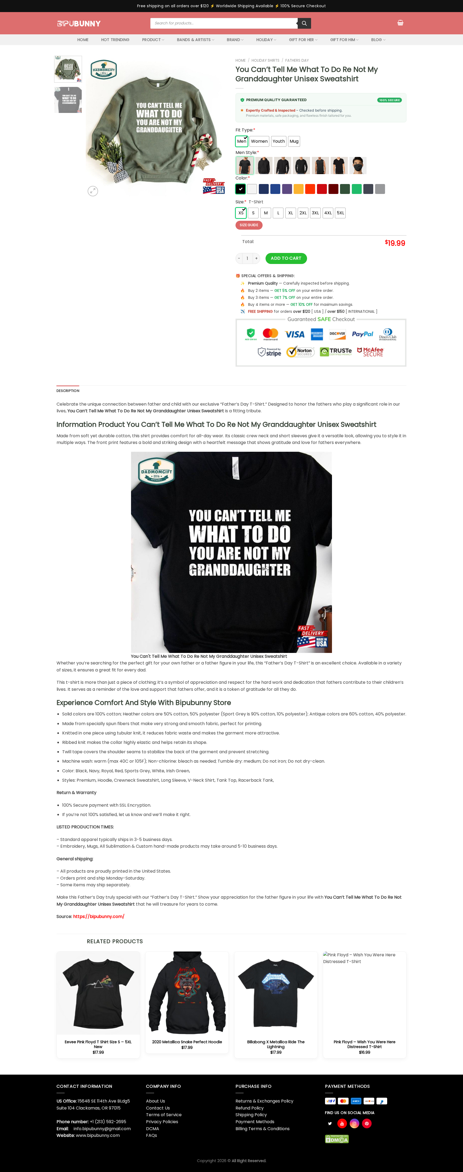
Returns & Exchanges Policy (264, 1101)
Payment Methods (255, 1122)
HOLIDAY (264, 39)
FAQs (151, 1135)
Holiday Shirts (265, 60)
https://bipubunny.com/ (99, 916)
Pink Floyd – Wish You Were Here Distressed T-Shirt (364, 1044)
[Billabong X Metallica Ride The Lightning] (276, 993)
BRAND (233, 39)
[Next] (218, 126)
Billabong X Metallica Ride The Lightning (276, 1044)
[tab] (68, 390)
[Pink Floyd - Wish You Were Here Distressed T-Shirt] (364, 993)
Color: (243, 178)
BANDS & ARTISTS (194, 39)
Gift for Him (342, 39)
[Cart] (400, 22)
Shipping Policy (251, 1115)
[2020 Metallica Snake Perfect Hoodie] (187, 993)
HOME (82, 39)
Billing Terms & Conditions (263, 1129)
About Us (155, 1101)
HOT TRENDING (115, 39)
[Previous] (95, 126)
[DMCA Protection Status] (337, 1139)
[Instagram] (354, 1123)
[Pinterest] (367, 1123)
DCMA (152, 1129)
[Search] (304, 23)
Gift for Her (301, 39)
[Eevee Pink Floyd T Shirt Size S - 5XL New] (98, 993)
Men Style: (247, 152)
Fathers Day (297, 60)
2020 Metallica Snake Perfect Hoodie (187, 1042)
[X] (330, 1123)
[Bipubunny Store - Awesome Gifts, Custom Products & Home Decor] (79, 23)
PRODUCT (151, 39)
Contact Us (158, 1108)
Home (241, 60)
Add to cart (286, 258)
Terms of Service (164, 1115)
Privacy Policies (162, 1122)
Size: (241, 202)
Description (68, 390)
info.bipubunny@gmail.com (102, 1129)
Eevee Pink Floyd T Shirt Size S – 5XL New (98, 1044)
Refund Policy (250, 1108)
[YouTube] (342, 1123)
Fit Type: (245, 130)
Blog (376, 39)
